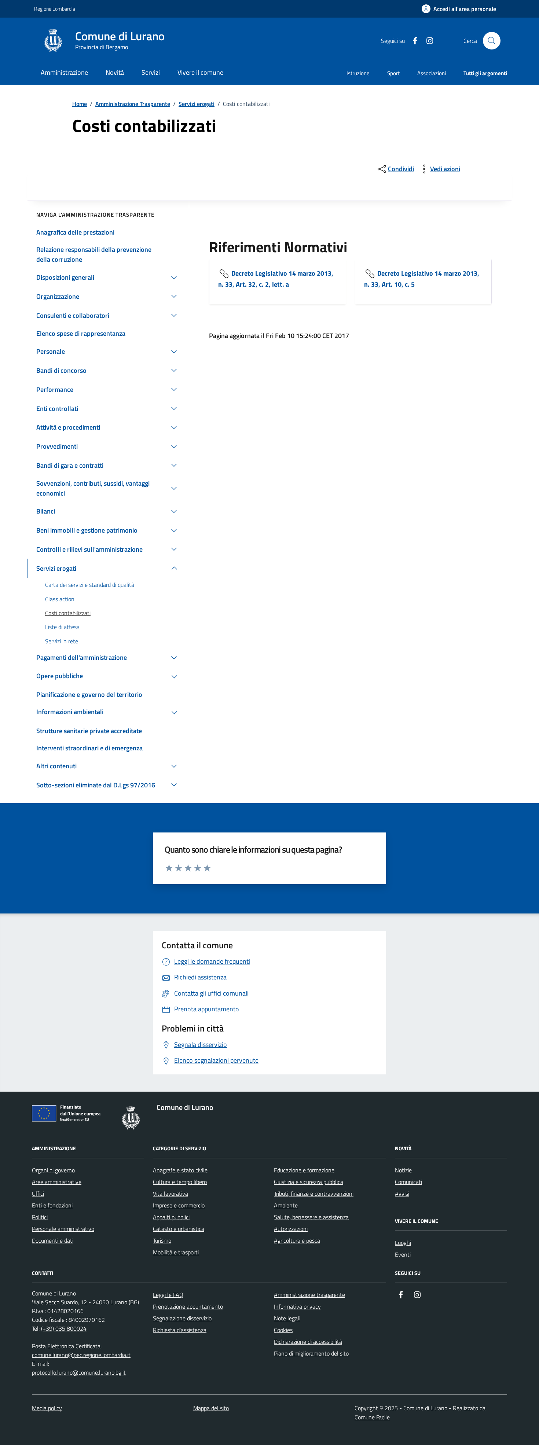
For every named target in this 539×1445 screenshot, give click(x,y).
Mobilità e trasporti (176, 1252)
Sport (393, 73)
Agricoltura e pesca (297, 1240)
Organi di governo (53, 1170)
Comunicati (408, 1181)
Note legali (287, 1318)
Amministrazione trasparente (309, 1294)
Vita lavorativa (170, 1193)
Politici (40, 1217)
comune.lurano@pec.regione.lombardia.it (81, 1354)
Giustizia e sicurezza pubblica (308, 1181)
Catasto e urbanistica (178, 1228)
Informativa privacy (297, 1306)
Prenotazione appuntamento (188, 1306)
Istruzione (358, 73)
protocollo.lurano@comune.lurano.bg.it (79, 1372)
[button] (459, 9)
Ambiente (286, 1205)
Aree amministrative (56, 1181)
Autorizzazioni (291, 1228)
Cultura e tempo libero (180, 1181)
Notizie (403, 1170)
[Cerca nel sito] (491, 40)
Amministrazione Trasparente (132, 103)
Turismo (162, 1240)
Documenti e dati (52, 1240)
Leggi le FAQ (168, 1294)
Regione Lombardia (54, 8)
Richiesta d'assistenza (179, 1329)
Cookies (283, 1329)
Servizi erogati (196, 103)
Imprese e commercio (179, 1205)
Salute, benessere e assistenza (311, 1217)
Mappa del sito (211, 1408)
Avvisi (402, 1193)
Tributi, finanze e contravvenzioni (313, 1193)
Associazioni (431, 73)
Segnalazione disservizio (182, 1318)
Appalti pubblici (171, 1217)
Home (79, 103)
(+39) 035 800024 (64, 1328)
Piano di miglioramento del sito (311, 1353)
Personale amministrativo (63, 1228)
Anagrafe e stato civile (180, 1170)
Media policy (47, 1408)
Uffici (38, 1193)
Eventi (403, 1254)
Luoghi (403, 1242)
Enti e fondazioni (52, 1205)
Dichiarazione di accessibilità (308, 1341)
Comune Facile (372, 1417)
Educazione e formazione (304, 1170)
